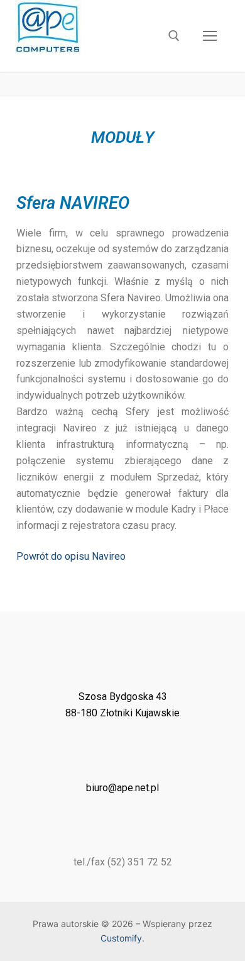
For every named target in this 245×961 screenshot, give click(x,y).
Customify (121, 938)
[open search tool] (174, 36)
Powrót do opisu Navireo (71, 556)
